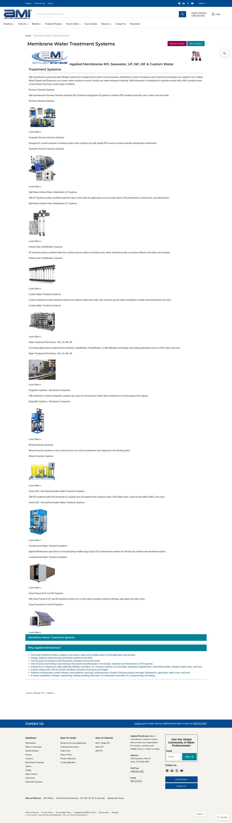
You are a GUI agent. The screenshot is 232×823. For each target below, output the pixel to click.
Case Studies (90, 24)
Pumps (28, 754)
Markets (36, 24)
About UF (99, 747)
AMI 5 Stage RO (102, 743)
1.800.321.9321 (198, 15)
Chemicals (30, 778)
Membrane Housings (34, 762)
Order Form (65, 751)
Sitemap (115, 812)
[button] (225, 53)
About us (105, 24)
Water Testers (31, 774)
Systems (29, 758)
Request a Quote (177, 43)
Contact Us (120, 24)
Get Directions (181, 779)
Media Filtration (32, 751)
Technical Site (39, 3)
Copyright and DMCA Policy (85, 812)
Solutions (8, 24)
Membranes (30, 743)
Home (28, 36)
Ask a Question (195, 43)
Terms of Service (32, 812)
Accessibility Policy (63, 812)
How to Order (72, 24)
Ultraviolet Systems (34, 782)
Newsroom (135, 24)
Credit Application (68, 762)
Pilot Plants (48, 798)
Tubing (28, 770)
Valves (28, 766)
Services (22, 24)
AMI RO (99, 751)
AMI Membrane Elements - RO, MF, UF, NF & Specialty (80, 798)
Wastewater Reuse (116, 798)
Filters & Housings (33, 747)
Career (50, 3)
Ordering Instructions (69, 747)
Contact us (139, 723)
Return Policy (66, 754)
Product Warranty (68, 758)
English (201, 3)
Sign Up (189, 756)
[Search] (182, 14)
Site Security (104, 812)
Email (169, 751)
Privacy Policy (47, 812)
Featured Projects (53, 24)
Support (28, 3)
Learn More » (35, 132)
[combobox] (107, 14)
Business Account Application (73, 743)
